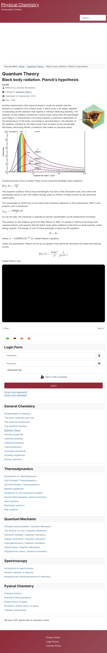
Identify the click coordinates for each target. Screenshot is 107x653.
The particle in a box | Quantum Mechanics (25, 530)
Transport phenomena (15, 610)
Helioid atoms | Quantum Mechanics (22, 547)
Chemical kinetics (13, 593)
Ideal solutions (11, 501)
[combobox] (93, 18)
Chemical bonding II (14, 442)
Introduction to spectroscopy (18, 568)
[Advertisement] (53, 42)
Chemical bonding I (13, 438)
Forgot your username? (15, 395)
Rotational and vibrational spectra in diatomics (27, 576)
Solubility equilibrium (14, 455)
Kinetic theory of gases (15, 601)
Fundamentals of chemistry (17, 413)
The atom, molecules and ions (19, 417)
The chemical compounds (17, 422)
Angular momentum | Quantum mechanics (25, 539)
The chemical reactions (15, 426)
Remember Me (14, 370)
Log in (53, 385)
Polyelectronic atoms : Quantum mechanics (25, 551)
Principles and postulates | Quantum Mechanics (27, 526)
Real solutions (11, 509)
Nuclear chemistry (13, 459)
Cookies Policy (53, 645)
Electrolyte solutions (14, 505)
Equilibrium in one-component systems (23, 493)
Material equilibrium (14, 488)
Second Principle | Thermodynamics (22, 484)
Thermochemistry (13, 447)
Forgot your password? (15, 392)
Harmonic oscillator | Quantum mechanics (25, 534)
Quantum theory (24, 92)
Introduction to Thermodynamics (20, 476)
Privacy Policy (53, 637)
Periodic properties (13, 434)
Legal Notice (52, 641)
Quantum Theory (12, 430)
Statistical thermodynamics (17, 597)
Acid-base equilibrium (15, 451)
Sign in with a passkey (56, 377)
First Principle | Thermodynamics (20, 480)
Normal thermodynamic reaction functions (25, 497)
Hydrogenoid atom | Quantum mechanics (24, 543)
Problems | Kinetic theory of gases (21, 606)
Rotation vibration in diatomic (19, 572)
